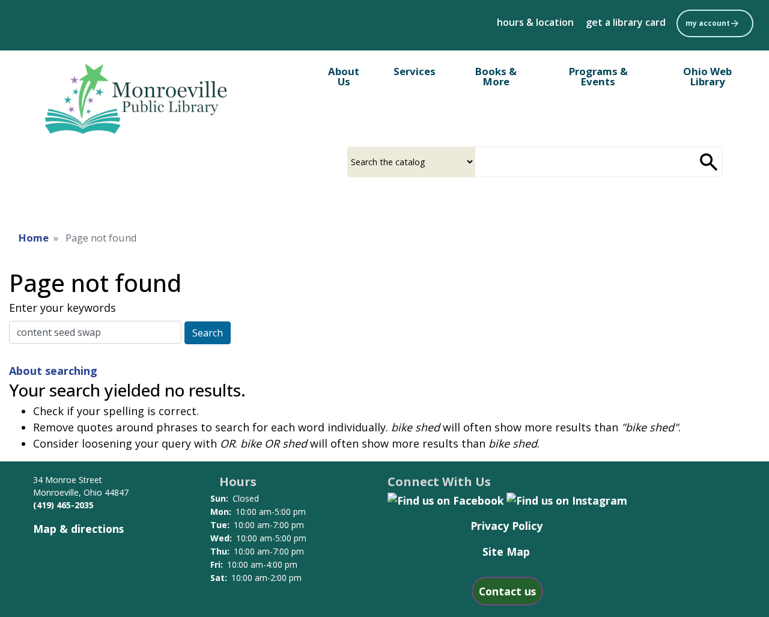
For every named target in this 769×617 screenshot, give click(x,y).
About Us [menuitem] (343, 76)
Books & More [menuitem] (496, 76)
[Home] (141, 103)
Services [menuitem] (415, 71)
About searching (53, 370)
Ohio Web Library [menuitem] (707, 76)
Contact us (507, 591)
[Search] (709, 162)
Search (207, 332)
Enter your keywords (62, 307)
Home (34, 238)
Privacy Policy (506, 525)
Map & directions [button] (78, 528)
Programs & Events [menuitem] (598, 76)
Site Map (506, 551)
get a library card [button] (626, 22)
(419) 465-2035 (63, 505)
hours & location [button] (535, 22)
